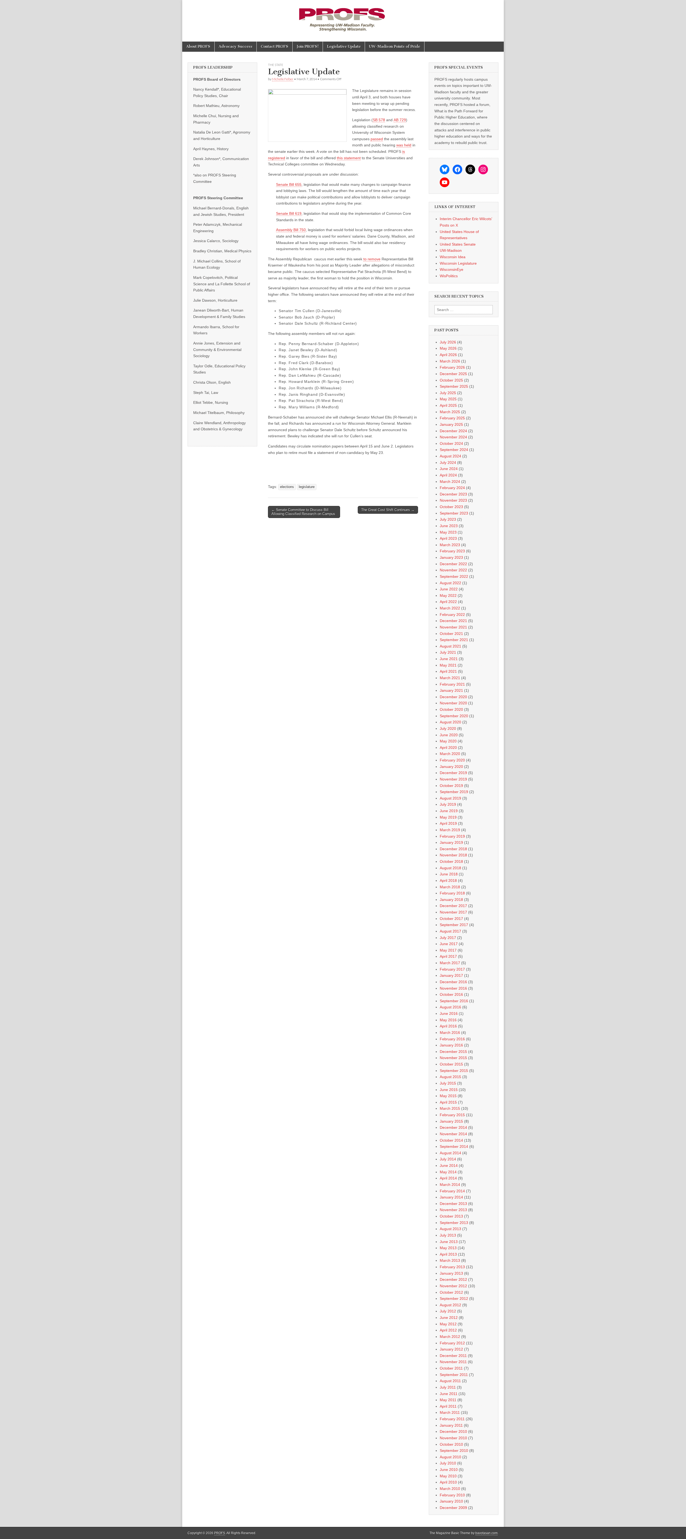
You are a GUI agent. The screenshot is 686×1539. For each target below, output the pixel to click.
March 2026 (450, 361)
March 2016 (450, 1032)
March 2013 (450, 1260)
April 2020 (448, 747)
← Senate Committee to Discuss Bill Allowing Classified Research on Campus (303, 512)
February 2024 (452, 488)
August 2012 (450, 1305)
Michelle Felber (282, 79)
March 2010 (450, 1488)
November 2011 (453, 1362)
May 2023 (448, 532)
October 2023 (451, 507)
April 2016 (448, 1026)
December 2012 (453, 1279)
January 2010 (451, 1501)
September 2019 (454, 792)
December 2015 (453, 1051)
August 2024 (450, 456)
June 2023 (449, 526)
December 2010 (453, 1431)
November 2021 (453, 627)
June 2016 (449, 1013)
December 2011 (453, 1355)
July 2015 (448, 1083)
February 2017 (452, 969)
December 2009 (453, 1507)
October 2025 (451, 380)
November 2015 (453, 1058)
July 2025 (448, 393)
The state (275, 64)
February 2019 (452, 836)
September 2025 (454, 386)
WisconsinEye (451, 269)
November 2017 (453, 912)
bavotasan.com (486, 1533)
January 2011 (451, 1425)
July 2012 (448, 1311)
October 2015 (451, 1064)
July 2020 (448, 728)
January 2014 (451, 1197)
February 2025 (452, 418)
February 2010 (452, 1495)
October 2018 (451, 861)
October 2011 (451, 1368)
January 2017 (451, 975)
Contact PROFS (274, 46)
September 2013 (454, 1222)
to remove (372, 259)
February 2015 (452, 1115)
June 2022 (449, 589)
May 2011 (448, 1400)
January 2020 (451, 766)
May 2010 (448, 1476)
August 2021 (450, 646)
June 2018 (449, 874)
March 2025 (450, 412)
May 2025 (448, 399)
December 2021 (453, 621)
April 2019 (448, 823)
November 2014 (453, 1134)
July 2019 (448, 804)
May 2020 (448, 741)
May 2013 (448, 1248)
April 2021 (448, 671)
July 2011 (448, 1387)
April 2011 (448, 1406)
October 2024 (451, 443)
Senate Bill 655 (288, 184)
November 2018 (453, 855)
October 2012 (451, 1292)
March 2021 (450, 678)
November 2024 (453, 437)
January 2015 (451, 1121)
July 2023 (448, 519)
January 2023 (451, 557)
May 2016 (448, 1020)
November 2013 (453, 1210)
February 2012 (452, 1343)
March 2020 (450, 754)
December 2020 (453, 697)
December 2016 (453, 982)
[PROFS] (343, 17)
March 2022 (450, 608)
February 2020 (452, 760)
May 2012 (448, 1324)
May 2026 (448, 348)
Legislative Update (344, 46)
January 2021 (451, 690)
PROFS (219, 1533)
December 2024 (453, 431)
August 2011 (450, 1381)
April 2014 (448, 1178)
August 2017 (450, 931)
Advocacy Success (235, 46)
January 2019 (451, 842)
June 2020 (449, 735)
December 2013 (453, 1203)
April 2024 (448, 475)
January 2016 (451, 1045)
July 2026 (448, 342)
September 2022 (454, 576)
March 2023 (450, 545)
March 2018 (450, 887)
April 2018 (448, 880)
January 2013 (451, 1273)
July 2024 (448, 462)
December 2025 (453, 374)
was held (403, 145)
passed (377, 139)
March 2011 (450, 1412)
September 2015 (454, 1070)
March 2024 (450, 481)
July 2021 (448, 652)
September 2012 (454, 1298)
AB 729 (400, 120)
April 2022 (448, 602)
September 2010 (454, 1450)
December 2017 (453, 906)
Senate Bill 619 (288, 213)
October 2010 (451, 1444)
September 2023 (454, 513)
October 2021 (451, 633)
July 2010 (448, 1463)
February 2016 (452, 1039)
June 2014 (449, 1165)
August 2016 (450, 1007)
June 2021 (449, 659)
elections (287, 487)
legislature (307, 487)
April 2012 (448, 1330)
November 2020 (453, 703)
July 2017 (448, 937)
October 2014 (451, 1140)
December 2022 (453, 564)
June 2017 (449, 944)
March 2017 (450, 963)
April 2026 (448, 355)
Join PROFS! (308, 46)
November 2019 (453, 779)
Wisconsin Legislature (458, 263)
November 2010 (453, 1438)
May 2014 (448, 1172)
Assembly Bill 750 (291, 230)
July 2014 (448, 1159)
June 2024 (449, 469)
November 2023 (453, 500)
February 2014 (452, 1191)
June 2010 (449, 1469)
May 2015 (448, 1096)
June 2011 (448, 1394)
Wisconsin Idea (452, 257)
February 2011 (452, 1419)
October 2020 (451, 709)
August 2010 (450, 1457)
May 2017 (448, 950)
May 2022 (448, 595)
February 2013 (452, 1267)
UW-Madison (451, 250)
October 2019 (451, 785)
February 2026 (452, 367)
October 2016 (451, 994)
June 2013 (449, 1242)
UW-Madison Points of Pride (394, 46)
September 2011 (454, 1374)
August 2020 (450, 722)
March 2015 (450, 1108)
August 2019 (450, 798)
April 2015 (448, 1102)
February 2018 (452, 893)
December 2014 (453, 1127)
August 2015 (450, 1077)
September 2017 (454, 925)
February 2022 (452, 614)
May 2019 (448, 817)
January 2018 (451, 899)
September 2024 (454, 449)
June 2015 (449, 1089)
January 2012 (451, 1349)
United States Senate (458, 244)
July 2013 (448, 1235)
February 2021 (452, 684)
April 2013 (448, 1254)
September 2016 (454, 1001)
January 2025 (451, 424)
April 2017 (448, 956)
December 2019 (453, 773)
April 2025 (448, 405)
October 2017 (451, 918)
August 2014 (450, 1153)
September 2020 (454, 716)
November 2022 (453, 570)
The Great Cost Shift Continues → (388, 510)
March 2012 (450, 1336)
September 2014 (454, 1146)
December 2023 (453, 494)
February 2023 (452, 551)
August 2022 (450, 583)
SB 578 (379, 120)
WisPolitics (449, 276)
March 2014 (450, 1184)
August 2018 (450, 868)
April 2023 (448, 538)
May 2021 (448, 665)
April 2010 (448, 1482)
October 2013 (451, 1216)
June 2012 (449, 1317)
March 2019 (450, 830)
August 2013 (450, 1229)
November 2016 (453, 988)
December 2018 (453, 849)
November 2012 (453, 1286)
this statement (349, 158)
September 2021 (454, 640)
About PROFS (198, 46)
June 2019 (449, 811)
